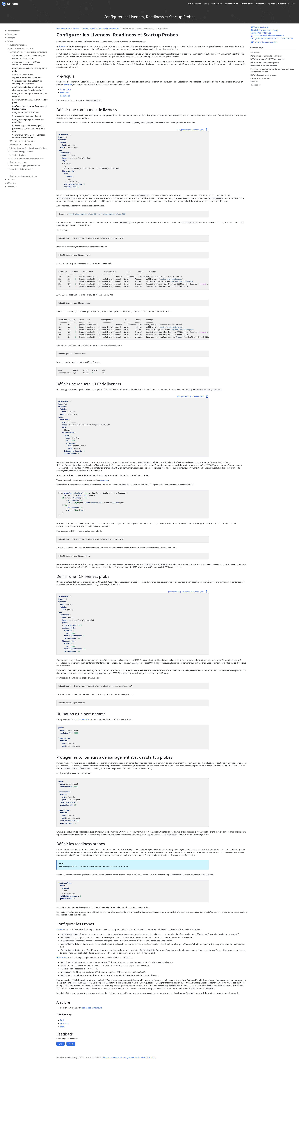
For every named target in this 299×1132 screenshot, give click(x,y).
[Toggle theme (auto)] (293, 3)
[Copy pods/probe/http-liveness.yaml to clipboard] (207, 396)
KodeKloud (65, 96)
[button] (278, 3)
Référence (255, 85)
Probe (63, 1026)
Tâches (76, 28)
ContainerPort (84, 719)
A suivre (254, 81)
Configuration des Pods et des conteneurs (100, 28)
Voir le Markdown (261, 27)
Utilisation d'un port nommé (263, 65)
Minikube (68, 84)
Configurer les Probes (260, 78)
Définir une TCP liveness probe (264, 62)
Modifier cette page (262, 33)
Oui (60, 1043)
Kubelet (62, 46)
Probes (59, 929)
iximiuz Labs (65, 89)
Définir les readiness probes (263, 75)
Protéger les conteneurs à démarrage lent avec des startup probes (272, 70)
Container (64, 1023)
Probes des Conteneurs (91, 1008)
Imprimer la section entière (265, 42)
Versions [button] (260, 3)
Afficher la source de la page (265, 30)
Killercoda (64, 92)
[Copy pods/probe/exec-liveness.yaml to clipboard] (207, 129)
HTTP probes (62, 957)
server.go (104, 480)
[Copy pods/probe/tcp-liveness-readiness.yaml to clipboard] (207, 591)
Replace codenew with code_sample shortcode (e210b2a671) (129, 1057)
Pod (62, 1020)
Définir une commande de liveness (266, 56)
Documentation (63, 28)
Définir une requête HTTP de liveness (267, 59)
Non (71, 1043)
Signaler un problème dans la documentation (273, 38)
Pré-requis (255, 52)
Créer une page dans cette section (268, 35)
